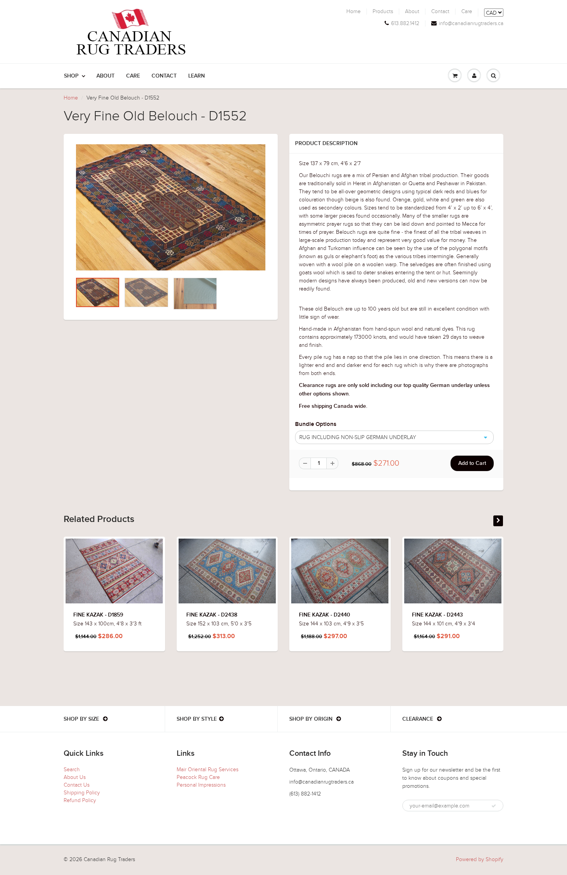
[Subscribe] (493, 806)
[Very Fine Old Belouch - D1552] (170, 207)
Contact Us (76, 785)
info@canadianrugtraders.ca (471, 23)
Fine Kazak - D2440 (324, 615)
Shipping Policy (82, 792)
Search (72, 769)
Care (466, 11)
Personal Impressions (201, 785)
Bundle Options (315, 424)
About (412, 11)
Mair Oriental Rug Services (207, 769)
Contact (440, 11)
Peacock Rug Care (198, 777)
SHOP (71, 76)
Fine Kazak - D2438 (211, 615)
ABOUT (105, 76)
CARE (133, 76)
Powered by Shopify (479, 859)
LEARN (196, 76)
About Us (75, 777)
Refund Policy (80, 800)
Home (353, 11)
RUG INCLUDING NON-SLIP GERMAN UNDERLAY (357, 437)
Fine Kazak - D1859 (98, 615)
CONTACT (164, 76)
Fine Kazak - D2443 (437, 615)
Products (383, 11)
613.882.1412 (405, 23)
